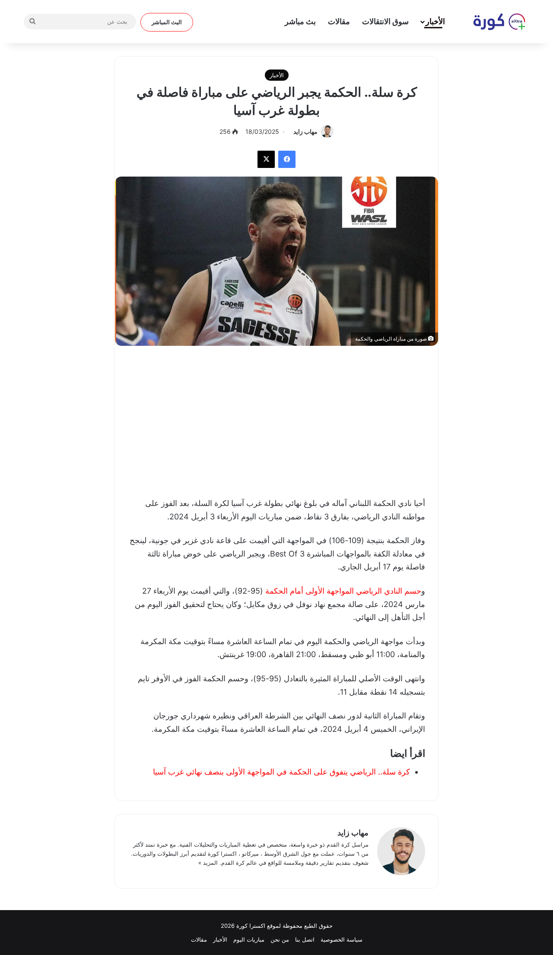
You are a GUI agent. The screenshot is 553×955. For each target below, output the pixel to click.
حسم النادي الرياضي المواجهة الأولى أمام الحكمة (343, 590)
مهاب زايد (305, 131)
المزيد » (208, 862)
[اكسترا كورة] (494, 21)
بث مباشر (300, 21)
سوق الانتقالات (385, 21)
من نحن (279, 939)
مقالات (339, 21)
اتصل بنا (305, 939)
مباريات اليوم (248, 939)
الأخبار (435, 21)
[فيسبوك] (287, 159)
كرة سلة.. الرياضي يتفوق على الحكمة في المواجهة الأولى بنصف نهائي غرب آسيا (281, 771)
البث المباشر (167, 22)
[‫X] (266, 159)
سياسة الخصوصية (341, 939)
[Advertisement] (276, 419)
